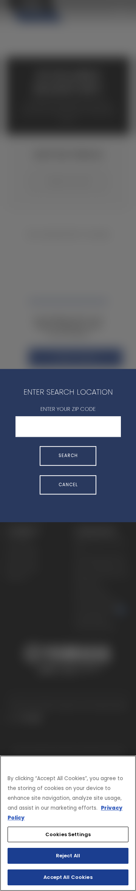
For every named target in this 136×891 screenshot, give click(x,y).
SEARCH (68, 456)
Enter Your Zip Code (68, 409)
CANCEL (68, 485)
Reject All (68, 855)
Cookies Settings (68, 834)
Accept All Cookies (67, 877)
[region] (68, 823)
